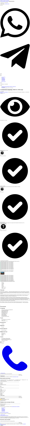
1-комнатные (3, 78)
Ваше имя (20, 374)
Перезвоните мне (2, 405)
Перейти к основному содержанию (4, 0)
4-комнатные (3, 80)
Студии (3, 77)
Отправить (2, 425)
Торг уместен (2, 187)
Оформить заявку (3, 398)
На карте (1, 92)
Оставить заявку (2, 395)
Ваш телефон (20, 375)
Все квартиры (3, 407)
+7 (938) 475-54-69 (2, 414)
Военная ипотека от (17, 380)
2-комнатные (3, 409)
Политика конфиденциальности (4, 415)
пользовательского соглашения (15, 406)
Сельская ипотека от (10, 380)
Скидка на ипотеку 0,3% (3, 223)
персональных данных (15, 376)
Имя (0, 403)
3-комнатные (3, 79)
